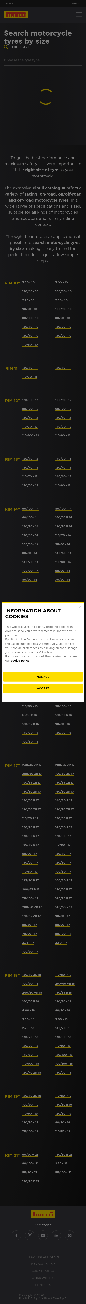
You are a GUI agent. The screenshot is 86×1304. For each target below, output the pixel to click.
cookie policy (20, 660)
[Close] (80, 607)
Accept (43, 688)
